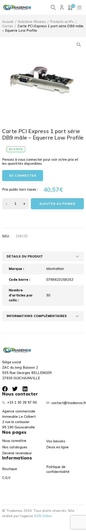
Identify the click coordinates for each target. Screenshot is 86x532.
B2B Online (43, 516)
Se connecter (22, 176)
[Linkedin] (25, 389)
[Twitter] (15, 389)
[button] (79, 44)
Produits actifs (62, 21)
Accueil (7, 21)
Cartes (7, 26)
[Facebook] (5, 389)
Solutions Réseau (32, 21)
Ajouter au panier (57, 204)
